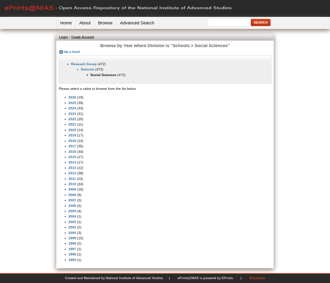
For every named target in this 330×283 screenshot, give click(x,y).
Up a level (72, 52)
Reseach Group (84, 64)
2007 (72, 200)
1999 (72, 238)
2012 (72, 173)
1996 (72, 254)
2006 (72, 206)
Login (63, 37)
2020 (72, 130)
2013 (72, 168)
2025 (72, 103)
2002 (72, 227)
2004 (72, 216)
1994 (72, 260)
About (85, 23)
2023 (72, 114)
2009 (72, 189)
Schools (87, 69)
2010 (72, 184)
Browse (105, 23)
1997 (72, 249)
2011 (72, 179)
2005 (72, 211)
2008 (72, 195)
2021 (72, 124)
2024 (72, 108)
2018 (72, 141)
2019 (72, 135)
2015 (72, 157)
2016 (72, 152)
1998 (72, 243)
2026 (72, 97)
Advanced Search (137, 23)
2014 (72, 162)
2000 (72, 233)
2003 (72, 222)
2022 (72, 119)
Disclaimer (257, 278)
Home (66, 23)
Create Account (82, 37)
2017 (72, 146)
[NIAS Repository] (118, 16)
